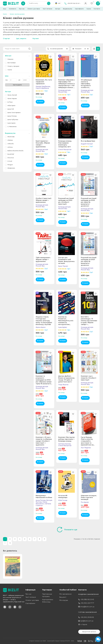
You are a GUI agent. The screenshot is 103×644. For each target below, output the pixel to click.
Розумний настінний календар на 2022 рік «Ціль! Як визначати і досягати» (88, 202)
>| (10, 543)
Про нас (22, 9)
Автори (57, 9)
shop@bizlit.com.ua (87, 607)
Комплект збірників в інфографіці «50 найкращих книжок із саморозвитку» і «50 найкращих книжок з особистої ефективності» (66, 85)
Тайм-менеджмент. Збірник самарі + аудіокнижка (43, 259)
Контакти (97, 9)
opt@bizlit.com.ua (86, 621)
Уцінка (89, 9)
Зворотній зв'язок (89, 632)
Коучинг (36, 38)
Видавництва (67, 9)
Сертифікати (79, 9)
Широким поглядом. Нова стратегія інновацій (89, 497)
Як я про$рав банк (88, 141)
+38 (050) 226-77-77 (87, 603)
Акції (4, 9)
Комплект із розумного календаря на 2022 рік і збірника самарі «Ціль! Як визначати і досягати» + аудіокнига (44, 381)
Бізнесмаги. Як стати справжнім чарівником (44, 81)
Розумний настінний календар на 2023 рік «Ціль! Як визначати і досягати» (88, 261)
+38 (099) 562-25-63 (87, 599)
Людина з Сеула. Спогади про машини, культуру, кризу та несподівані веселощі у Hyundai (44, 320)
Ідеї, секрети (21, 38)
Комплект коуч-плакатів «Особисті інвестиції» (88, 378)
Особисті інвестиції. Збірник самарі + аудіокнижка (44, 200)
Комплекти (12, 9)
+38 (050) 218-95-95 (87, 617)
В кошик (40, 101)
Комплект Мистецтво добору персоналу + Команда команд (66, 439)
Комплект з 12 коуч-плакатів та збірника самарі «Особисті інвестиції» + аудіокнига (44, 441)
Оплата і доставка (33, 9)
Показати (78, 48)
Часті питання (47, 9)
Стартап (6, 38)
